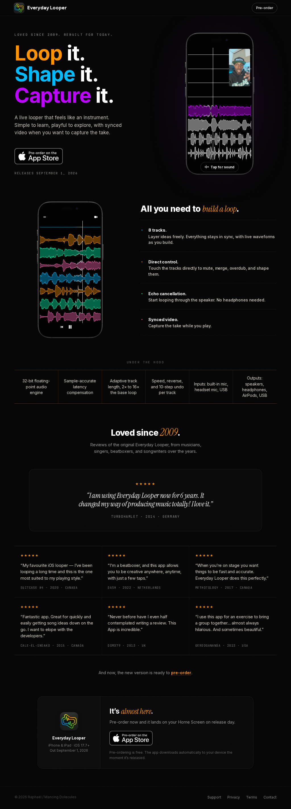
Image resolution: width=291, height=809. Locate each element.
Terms (251, 797)
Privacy (233, 797)
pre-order (181, 672)
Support (214, 797)
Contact (270, 797)
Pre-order (264, 8)
